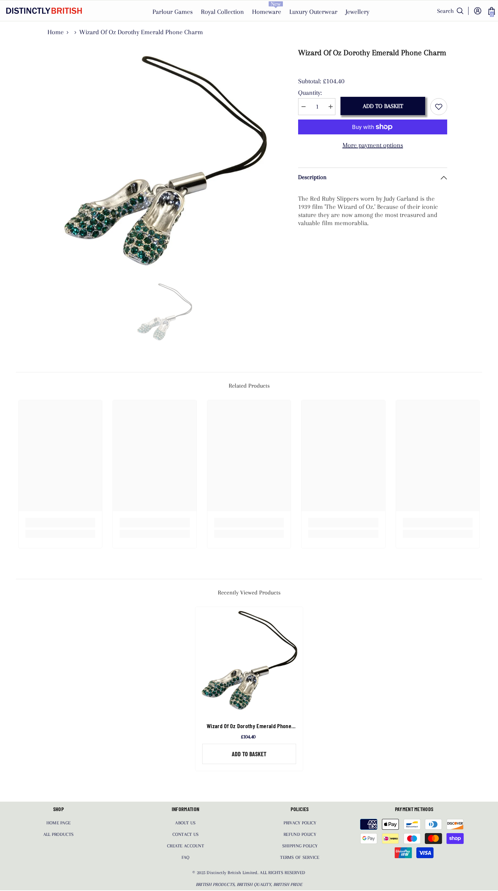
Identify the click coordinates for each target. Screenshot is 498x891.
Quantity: (310, 92)
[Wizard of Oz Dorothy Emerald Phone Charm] (249, 660)
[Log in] (477, 11)
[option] (164, 161)
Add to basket (383, 106)
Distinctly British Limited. (233, 872)
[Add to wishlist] (438, 106)
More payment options (373, 145)
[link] (60, 522)
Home (55, 32)
